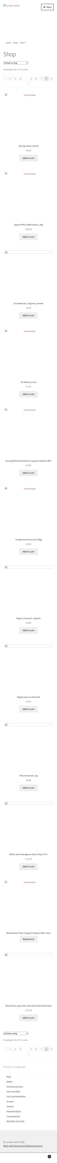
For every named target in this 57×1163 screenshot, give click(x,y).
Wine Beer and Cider (15, 1121)
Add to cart (28, 158)
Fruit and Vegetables (16, 1096)
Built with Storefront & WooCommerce (23, 1145)
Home (8, 42)
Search (28, 1158)
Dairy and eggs (13, 1091)
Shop (15, 42)
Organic (10, 1106)
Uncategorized (13, 1116)
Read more (28, 939)
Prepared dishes (14, 1111)
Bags (9, 1076)
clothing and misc (15, 1086)
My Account (9, 1158)
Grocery (10, 1101)
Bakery (10, 1081)
